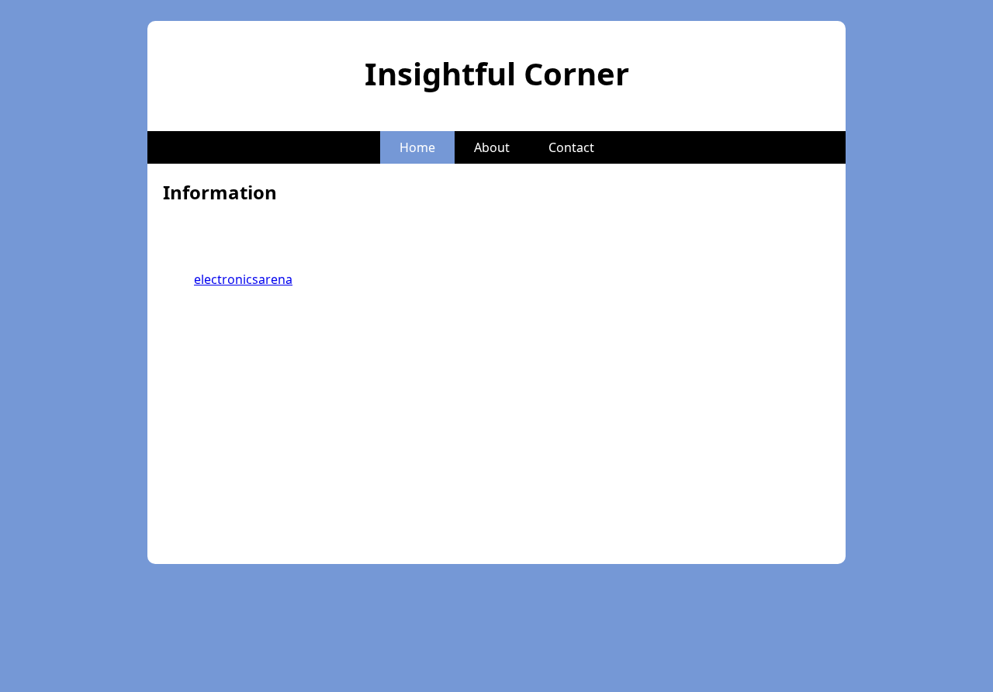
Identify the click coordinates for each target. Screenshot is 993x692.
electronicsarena (243, 279)
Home (417, 147)
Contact (571, 147)
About (492, 147)
